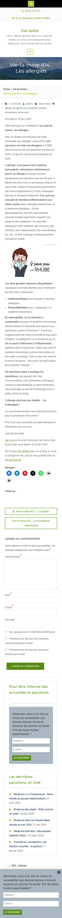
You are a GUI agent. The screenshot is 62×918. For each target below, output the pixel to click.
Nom (7, 595)
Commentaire (12, 556)
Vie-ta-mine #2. (13, 459)
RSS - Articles (19, 865)
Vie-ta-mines (44, 103)
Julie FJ (29, 103)
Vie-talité (30, 30)
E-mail (8, 607)
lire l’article (23, 451)
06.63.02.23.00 (32, 11)
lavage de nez (19, 108)
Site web (9, 619)
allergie (8, 108)
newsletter (32, 108)
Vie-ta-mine (23, 112)
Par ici (8, 440)
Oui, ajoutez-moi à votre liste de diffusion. (32, 631)
